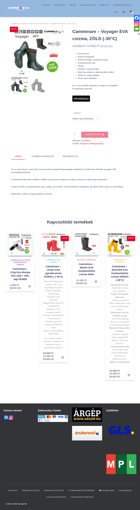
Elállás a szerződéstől (56, 497)
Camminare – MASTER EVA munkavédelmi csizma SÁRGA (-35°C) (120, 273)
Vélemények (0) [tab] (70, 156)
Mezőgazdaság (96, 143)
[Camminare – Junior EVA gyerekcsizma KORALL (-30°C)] (53, 244)
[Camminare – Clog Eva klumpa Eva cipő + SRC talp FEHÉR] (20, 244)
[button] (131, 5)
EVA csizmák (34, 24)
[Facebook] (136, 18)
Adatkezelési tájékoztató (83, 497)
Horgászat (84, 143)
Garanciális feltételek (54, 490)
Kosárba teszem (93, 134)
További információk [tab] (43, 156)
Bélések (81, 260)
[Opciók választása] (29, 287)
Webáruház (104, 5)
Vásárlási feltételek (31, 490)
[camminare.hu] (18, 8)
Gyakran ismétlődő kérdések (82, 490)
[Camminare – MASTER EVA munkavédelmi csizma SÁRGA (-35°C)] (119, 244)
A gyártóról (59, 5)
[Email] (136, 28)
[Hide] (139, 34)
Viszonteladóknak (87, 5)
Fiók (116, 12)
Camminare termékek (122, 5)
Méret (77, 113)
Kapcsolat (12, 490)
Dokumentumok (107, 490)
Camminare (24, 24)
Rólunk (72, 5)
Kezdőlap (46, 5)
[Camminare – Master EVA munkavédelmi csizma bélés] (86, 244)
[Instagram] (136, 23)
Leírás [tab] (18, 156)
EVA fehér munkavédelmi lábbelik (22, 262)
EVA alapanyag (126, 490)
